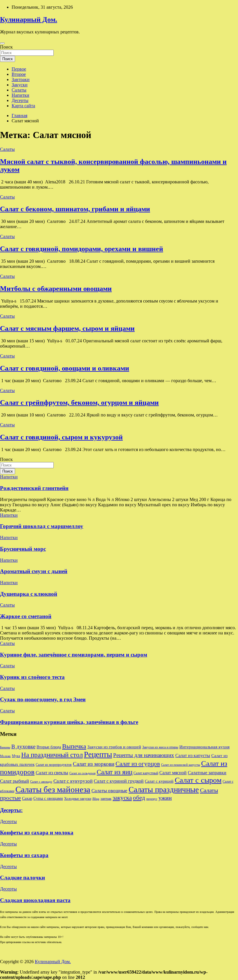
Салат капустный (146, 773)
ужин (165, 798)
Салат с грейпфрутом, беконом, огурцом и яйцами (79, 402)
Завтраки (21, 79)
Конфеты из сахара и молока (36, 832)
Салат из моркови (93, 764)
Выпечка (74, 746)
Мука (16, 756)
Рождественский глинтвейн (34, 488)
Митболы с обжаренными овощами (56, 288)
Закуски (20, 84)
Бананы (5, 747)
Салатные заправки (207, 772)
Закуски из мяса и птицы (160, 747)
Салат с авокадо (41, 781)
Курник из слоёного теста (32, 677)
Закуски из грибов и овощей (114, 747)
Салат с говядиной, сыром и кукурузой (61, 437)
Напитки (20, 95)
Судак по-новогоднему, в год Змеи (43, 699)
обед (139, 798)
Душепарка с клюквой (28, 594)
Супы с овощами (48, 798)
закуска (122, 797)
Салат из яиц (114, 772)
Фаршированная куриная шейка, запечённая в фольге (69, 722)
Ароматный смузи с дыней (33, 571)
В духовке (23, 746)
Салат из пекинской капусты (180, 764)
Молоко (5, 756)
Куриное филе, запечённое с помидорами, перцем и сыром (73, 655)
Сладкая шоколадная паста (35, 900)
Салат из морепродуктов (54, 765)
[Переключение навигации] (2, 43)
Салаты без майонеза (52, 789)
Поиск (6, 46)
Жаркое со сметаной (25, 616)
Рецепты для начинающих (143, 755)
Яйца (95, 798)
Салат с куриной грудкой (119, 781)
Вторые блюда (49, 747)
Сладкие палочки (22, 878)
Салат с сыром (198, 780)
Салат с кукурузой (73, 781)
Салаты (19, 89)
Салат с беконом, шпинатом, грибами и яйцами (75, 209)
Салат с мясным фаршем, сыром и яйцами (67, 328)
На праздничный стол (52, 755)
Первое (19, 69)
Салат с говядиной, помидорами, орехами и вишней (81, 249)
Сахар (27, 798)
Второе (19, 74)
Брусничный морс (23, 549)
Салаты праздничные (164, 789)
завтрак (105, 799)
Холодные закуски (77, 799)
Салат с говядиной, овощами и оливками (64, 368)
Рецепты (98, 754)
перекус (151, 798)
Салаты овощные (109, 790)
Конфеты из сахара (24, 855)
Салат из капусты (192, 755)
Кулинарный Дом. (28, 19)
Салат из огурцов (138, 763)
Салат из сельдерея (82, 773)
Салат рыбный (14, 781)
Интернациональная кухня (204, 747)
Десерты (20, 100)
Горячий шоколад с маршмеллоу (41, 526)
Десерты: (11, 810)
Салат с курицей (159, 781)
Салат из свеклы (52, 772)
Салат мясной (173, 772)
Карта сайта (23, 105)
